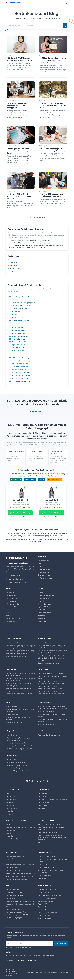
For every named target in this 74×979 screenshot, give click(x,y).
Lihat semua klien (35, 412)
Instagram (33, 960)
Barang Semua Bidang (13, 839)
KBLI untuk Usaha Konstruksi (21, 306)
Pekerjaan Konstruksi (13, 870)
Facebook (12, 960)
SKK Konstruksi (15, 268)
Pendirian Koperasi (17, 317)
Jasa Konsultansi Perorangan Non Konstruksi (21, 873)
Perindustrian (10, 805)
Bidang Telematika (44, 842)
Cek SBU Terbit (45, 610)
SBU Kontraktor (11, 592)
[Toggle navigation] (66, 3)
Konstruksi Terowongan (46, 724)
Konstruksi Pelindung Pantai (47, 711)
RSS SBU (43, 618)
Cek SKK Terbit (45, 607)
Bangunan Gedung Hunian (47, 643)
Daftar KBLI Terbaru (18, 300)
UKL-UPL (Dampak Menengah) (21, 361)
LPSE (42, 601)
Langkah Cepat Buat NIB (19, 336)
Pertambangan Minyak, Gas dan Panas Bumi (21, 827)
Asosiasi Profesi (45, 598)
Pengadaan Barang (12, 867)
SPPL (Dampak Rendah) (19, 364)
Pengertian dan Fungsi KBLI (20, 297)
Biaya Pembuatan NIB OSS (14, 909)
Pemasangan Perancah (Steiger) (16, 765)
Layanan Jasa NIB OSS (19, 308)
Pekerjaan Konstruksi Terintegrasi (17, 879)
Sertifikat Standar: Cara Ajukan (21, 381)
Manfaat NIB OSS (11, 898)
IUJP (7, 613)
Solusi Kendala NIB (17, 348)
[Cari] (65, 25)
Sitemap (9, 976)
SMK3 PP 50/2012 (12, 621)
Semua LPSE (42, 878)
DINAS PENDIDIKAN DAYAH (47, 857)
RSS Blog (43, 615)
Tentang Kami (45, 561)
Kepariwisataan (11, 796)
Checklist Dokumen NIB (19, 339)
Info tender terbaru (16, 260)
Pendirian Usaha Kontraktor (20, 320)
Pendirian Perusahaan (13, 618)
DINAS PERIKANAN (44, 875)
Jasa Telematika (43, 802)
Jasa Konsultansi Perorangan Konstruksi (19, 876)
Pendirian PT (15, 311)
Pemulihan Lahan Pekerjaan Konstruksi (19, 749)
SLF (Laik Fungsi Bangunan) (20, 372)
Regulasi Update (45, 569)
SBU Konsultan (11, 595)
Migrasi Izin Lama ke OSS (20, 345)
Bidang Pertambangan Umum (48, 832)
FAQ (11, 271)
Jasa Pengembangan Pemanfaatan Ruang (20, 651)
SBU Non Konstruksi (12, 604)
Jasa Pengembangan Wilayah (16, 656)
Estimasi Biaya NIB (17, 350)
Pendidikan (9, 802)
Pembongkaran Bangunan (14, 768)
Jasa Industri (42, 794)
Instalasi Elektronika (12, 706)
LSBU (42, 592)
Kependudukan (11, 799)
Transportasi (10, 814)
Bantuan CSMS (11, 607)
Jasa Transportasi (44, 805)
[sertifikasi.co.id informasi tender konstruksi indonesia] (13, 3)
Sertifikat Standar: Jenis (19, 378)
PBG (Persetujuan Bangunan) (21, 369)
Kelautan (8, 824)
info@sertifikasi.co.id (15, 579)
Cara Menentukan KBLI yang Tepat (23, 303)
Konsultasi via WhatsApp (21, 513)
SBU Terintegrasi (11, 598)
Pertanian (9, 833)
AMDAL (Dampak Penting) (20, 358)
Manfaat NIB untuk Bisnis (19, 342)
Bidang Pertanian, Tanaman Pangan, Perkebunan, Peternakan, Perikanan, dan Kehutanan (52, 837)
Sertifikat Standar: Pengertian (21, 375)
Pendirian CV (15, 314)
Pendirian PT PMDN (18, 330)
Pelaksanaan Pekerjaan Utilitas (16, 762)
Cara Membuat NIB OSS (14, 892)
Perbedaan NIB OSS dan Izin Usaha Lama (20, 901)
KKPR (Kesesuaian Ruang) (20, 367)
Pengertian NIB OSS (12, 889)
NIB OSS (8, 615)
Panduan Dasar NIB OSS (19, 333)
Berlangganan (61, 943)
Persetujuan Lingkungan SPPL (16, 918)
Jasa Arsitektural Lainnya (14, 643)
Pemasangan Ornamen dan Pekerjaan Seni (20, 743)
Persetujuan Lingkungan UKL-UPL (17, 915)
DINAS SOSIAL (43, 865)
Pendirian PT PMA (17, 327)
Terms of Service (46, 578)
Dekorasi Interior (11, 735)
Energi (8, 794)
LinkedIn (22, 960)
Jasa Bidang (42, 808)
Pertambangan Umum (13, 830)
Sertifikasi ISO (10, 610)
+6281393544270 (14, 575)
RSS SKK (43, 621)
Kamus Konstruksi (46, 572)
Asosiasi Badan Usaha (47, 595)
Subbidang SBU (15, 265)
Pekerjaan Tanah (11, 759)
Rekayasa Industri (12, 808)
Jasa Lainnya (42, 796)
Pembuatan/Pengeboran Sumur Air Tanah (20, 771)
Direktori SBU (14, 263)
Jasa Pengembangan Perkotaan (16, 654)
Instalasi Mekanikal (12, 714)
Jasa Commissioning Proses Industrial (51, 673)
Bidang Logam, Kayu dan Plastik (49, 824)
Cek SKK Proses (45, 613)
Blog (41, 566)
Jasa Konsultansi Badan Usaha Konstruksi (20, 865)
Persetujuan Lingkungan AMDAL (16, 912)
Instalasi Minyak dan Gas (14, 722)
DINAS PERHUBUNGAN (46, 867)
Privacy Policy (45, 575)
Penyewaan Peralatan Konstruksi (49, 735)
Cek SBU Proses (45, 604)
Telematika (9, 811)
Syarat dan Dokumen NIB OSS (16, 895)
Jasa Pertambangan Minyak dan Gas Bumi (52, 799)
